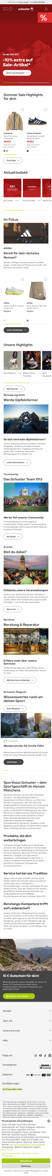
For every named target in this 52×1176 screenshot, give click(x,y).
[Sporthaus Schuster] (26, 9)
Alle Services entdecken (18, 680)
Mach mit (11, 609)
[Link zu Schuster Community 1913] (26, 497)
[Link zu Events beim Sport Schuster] (26, 569)
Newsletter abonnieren (17, 996)
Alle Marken (12, 389)
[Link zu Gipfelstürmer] (26, 418)
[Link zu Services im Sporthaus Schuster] (26, 641)
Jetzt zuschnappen (15, 73)
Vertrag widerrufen (12, 1089)
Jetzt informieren (15, 462)
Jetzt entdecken (14, 330)
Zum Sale (11, 160)
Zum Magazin (13, 708)
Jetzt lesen (11, 762)
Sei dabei (11, 536)
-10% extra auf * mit (26, 2)
